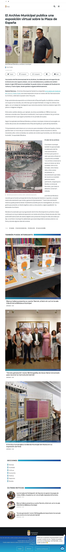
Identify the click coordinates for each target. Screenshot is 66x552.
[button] (10, 74)
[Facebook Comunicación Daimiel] (6, 1)
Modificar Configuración (42, 548)
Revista (11, 481)
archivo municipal (22, 228)
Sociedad (12, 467)
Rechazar (29, 548)
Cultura (9, 67)
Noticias (11, 465)
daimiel (12, 228)
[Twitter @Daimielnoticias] (8, 1)
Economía (12, 473)
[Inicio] (7, 6)
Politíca (11, 476)
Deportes (12, 478)
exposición (32, 228)
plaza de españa (41, 228)
